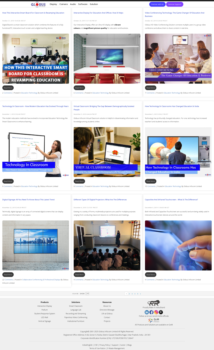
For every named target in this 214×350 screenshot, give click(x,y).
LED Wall (44, 317)
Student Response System (44, 313)
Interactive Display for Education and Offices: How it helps (98, 13)
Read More (8, 88)
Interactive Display (44, 306)
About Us (107, 306)
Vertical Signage (44, 321)
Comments (8, 93)
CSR (96, 345)
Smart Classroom (75, 306)
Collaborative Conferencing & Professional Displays (41, 279)
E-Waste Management (115, 348)
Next (140, 293)
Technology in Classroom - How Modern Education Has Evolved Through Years (35, 106)
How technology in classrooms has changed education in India (172, 106)
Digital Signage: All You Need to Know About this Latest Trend (28, 199)
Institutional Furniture (75, 321)
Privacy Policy (104, 345)
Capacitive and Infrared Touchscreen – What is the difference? (171, 199)
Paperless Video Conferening (75, 317)
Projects (107, 321)
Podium (45, 310)
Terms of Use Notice (97, 348)
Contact (107, 317)
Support (115, 345)
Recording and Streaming (76, 313)
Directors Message (107, 310)
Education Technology (29, 93)
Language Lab (75, 310)
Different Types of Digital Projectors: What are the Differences (100, 199)
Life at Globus (107, 313)
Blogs (129, 345)
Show (82, 294)
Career (123, 345)
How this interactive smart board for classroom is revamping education (33, 13)
